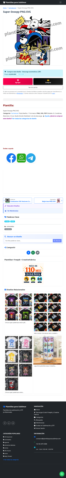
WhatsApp (20, 93)
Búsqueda (39, 420)
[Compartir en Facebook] (28, 253)
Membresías (40, 423)
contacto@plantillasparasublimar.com (48, 439)
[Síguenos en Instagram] (13, 423)
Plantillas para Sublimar (15, 2)
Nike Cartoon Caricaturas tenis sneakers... (46, 333)
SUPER (12, 221)
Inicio (5, 8)
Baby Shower (8, 456)
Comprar (48, 82)
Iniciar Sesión (40, 428)
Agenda (6, 442)
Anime (6, 448)
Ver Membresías (12, 211)
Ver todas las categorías (11, 459)
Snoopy (7, 221)
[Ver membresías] (33, 274)
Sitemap (60, 470)
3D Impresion (8, 437)
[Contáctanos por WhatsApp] (9, 423)
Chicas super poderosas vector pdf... (15, 322)
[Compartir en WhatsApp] (33, 253)
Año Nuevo (7, 451)
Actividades (7, 439)
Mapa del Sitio (38, 457)
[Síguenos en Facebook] (5, 423)
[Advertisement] (33, 132)
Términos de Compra (40, 454)
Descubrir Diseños (13, 206)
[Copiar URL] (38, 253)
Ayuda (47, 116)
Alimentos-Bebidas (9, 445)
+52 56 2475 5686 (41, 444)
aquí (53, 93)
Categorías (39, 417)
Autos (6, 453)
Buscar (58, 241)
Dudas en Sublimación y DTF (45, 425)
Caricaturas (12, 8)
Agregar (18, 82)
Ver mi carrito (33, 87)
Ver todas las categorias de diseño (24, 119)
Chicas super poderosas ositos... (14, 392)
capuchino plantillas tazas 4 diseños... (45, 366)
